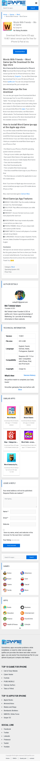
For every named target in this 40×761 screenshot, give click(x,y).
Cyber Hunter (8, 674)
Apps (5, 600)
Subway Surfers (9, 685)
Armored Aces (9, 704)
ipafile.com (11, 82)
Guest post (23, 758)
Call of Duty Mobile (11, 671)
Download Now (20, 51)
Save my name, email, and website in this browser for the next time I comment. (18, 534)
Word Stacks (11, 417)
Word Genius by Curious (12, 464)
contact (32, 758)
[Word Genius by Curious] (11, 457)
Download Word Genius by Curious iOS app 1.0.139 (11, 470)
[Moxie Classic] (28, 410)
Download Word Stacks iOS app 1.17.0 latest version (11, 423)
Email (5, 518)
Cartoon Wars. (25, 194)
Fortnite (6, 678)
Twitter (6, 733)
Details (11, 427)
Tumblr (6, 743)
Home (5, 14)
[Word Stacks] (11, 410)
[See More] (20, 594)
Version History (29, 375)
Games (12, 14)
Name (5, 512)
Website (6, 524)
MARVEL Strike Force (11, 714)
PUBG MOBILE (9, 682)
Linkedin (7, 736)
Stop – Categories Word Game (14, 442)
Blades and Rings (10, 707)
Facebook (7, 729)
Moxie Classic (28, 417)
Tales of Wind (9, 689)
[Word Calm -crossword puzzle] (28, 435)
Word (18, 14)
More (20, 390)
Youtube (7, 747)
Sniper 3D (7, 718)
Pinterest (7, 740)
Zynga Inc (18, 76)
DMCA (15, 758)
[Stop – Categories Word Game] (11, 435)
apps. (24, 109)
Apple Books (8, 700)
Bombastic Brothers (11, 711)
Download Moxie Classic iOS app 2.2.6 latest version (28, 423)
